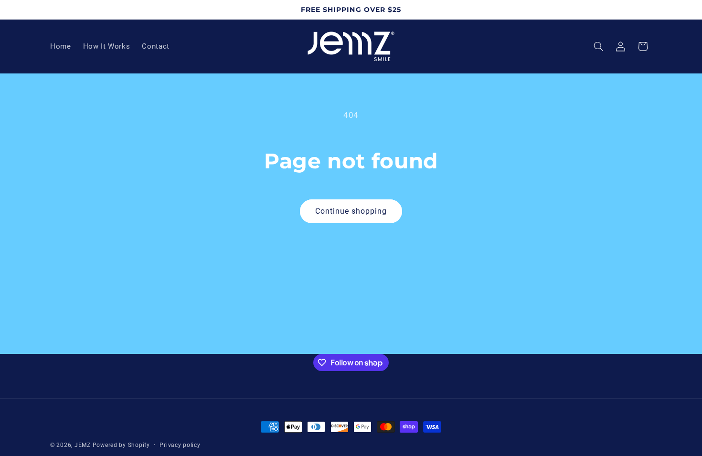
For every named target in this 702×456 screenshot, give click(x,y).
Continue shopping (351, 211)
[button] (599, 46)
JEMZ (82, 445)
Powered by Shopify (121, 445)
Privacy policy (180, 445)
